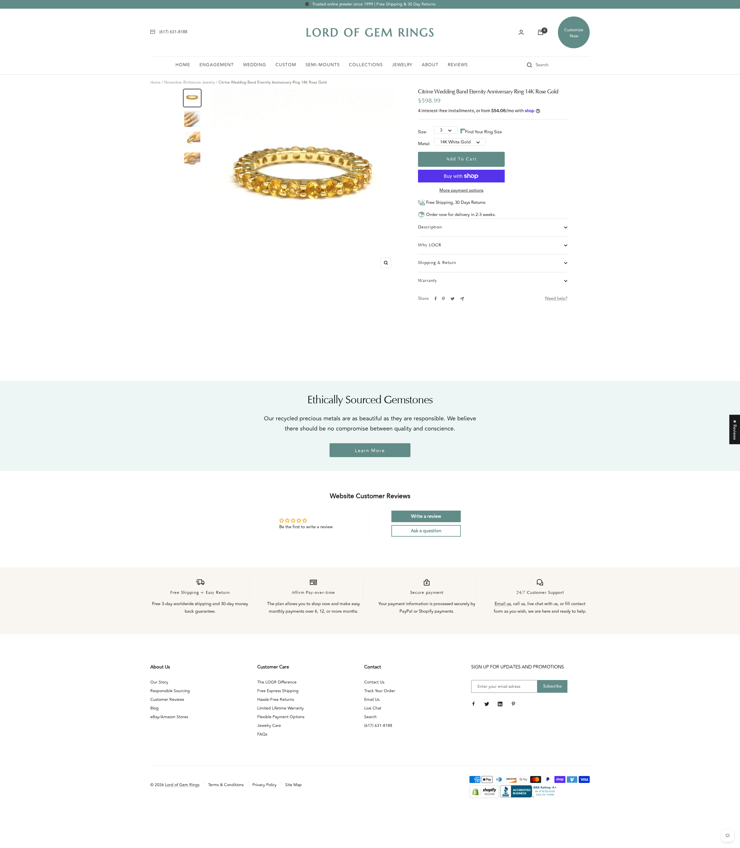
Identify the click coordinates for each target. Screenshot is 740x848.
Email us (503, 604)
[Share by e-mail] (462, 299)
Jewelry (402, 65)
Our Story (159, 682)
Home (182, 65)
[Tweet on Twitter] (452, 299)
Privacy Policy (264, 785)
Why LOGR (429, 245)
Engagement (216, 65)
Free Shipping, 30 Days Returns (455, 202)
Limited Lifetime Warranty (280, 708)
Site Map (293, 785)
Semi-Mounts (323, 65)
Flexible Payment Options (280, 717)
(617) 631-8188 (378, 726)
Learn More (370, 450)
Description (430, 227)
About (430, 65)
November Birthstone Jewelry (189, 82)
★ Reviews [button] (734, 429)
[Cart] (540, 32)
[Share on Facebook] (435, 299)
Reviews (458, 65)
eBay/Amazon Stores (169, 717)
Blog (154, 708)
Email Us (372, 699)
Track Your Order (379, 691)
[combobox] (550, 65)
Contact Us (374, 682)
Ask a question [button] (426, 530)
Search (370, 717)
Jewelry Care (269, 726)
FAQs (262, 734)
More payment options (461, 190)
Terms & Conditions (226, 785)
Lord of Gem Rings (182, 785)
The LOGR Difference (277, 682)
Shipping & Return (437, 263)
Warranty (427, 281)
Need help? (556, 298)
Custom (285, 65)
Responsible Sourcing (170, 691)
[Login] (521, 32)
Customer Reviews (167, 699)
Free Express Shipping (278, 691)
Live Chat (372, 708)
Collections (366, 65)
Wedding (254, 65)
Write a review (426, 516)
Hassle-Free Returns (275, 699)
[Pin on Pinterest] (443, 299)
